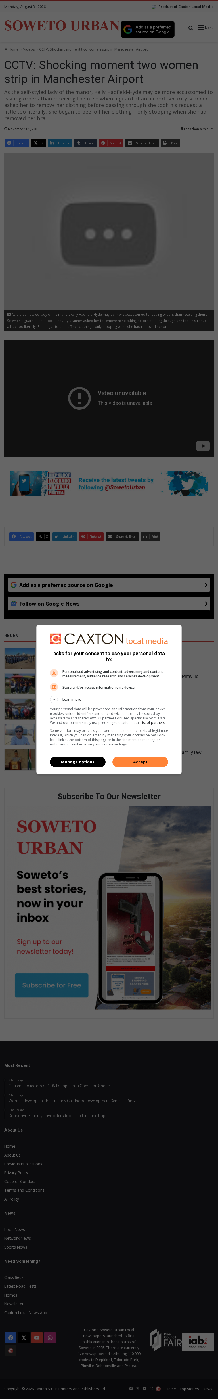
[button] (109, 699)
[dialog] (109, 699)
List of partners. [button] (153, 722)
